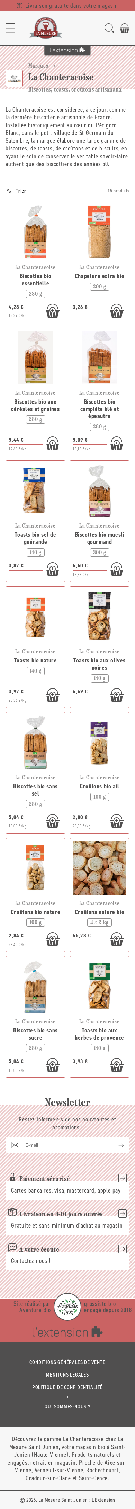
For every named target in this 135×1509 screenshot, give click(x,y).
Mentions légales (67, 1374)
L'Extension (103, 1499)
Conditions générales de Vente (67, 1362)
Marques (38, 66)
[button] (10, 28)
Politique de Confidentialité (67, 1387)
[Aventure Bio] (67, 1307)
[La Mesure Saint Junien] (46, 28)
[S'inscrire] (115, 1145)
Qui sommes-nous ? (67, 1406)
